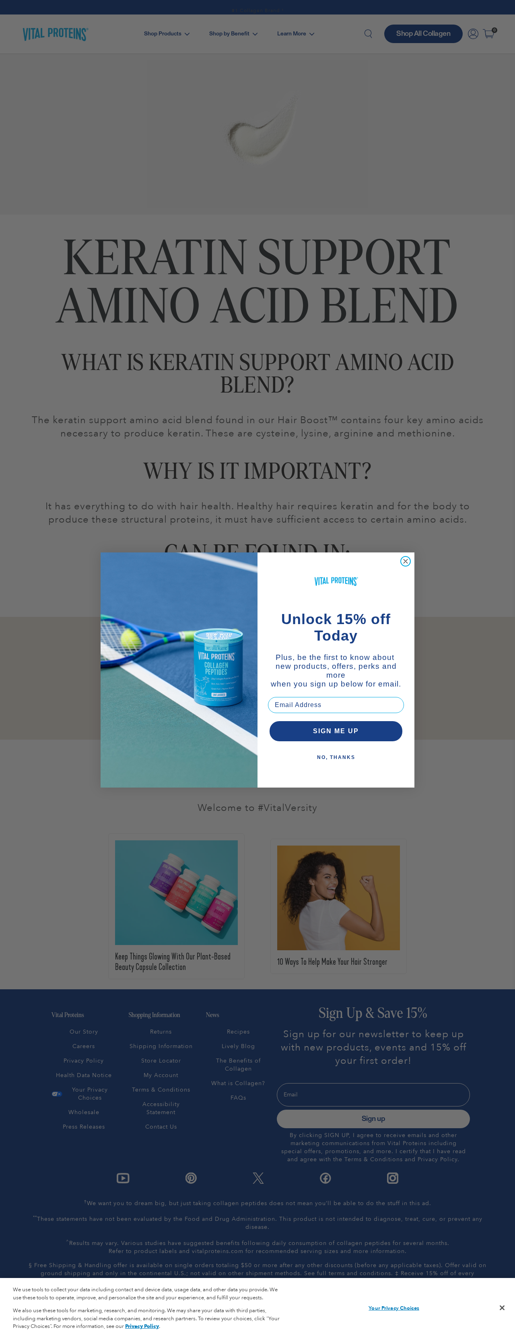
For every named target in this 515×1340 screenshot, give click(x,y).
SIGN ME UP (336, 731)
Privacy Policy (142, 1326)
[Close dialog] (405, 561)
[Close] (502, 1308)
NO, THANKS (336, 757)
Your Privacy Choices (394, 1308)
